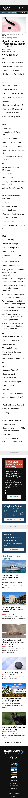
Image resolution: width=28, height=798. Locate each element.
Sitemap (14, 796)
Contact (14, 781)
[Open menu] (26, 8)
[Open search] (23, 8)
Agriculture (6, 703)
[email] (14, 55)
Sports (14, 38)
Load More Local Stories (14, 742)
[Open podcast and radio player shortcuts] (19, 8)
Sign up (22, 12)
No (8, 490)
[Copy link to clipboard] (17, 55)
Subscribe (14, 550)
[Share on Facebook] (3, 55)
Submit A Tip (14, 786)
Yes (8, 493)
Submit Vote (14, 496)
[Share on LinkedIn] (10, 55)
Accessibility (14, 783)
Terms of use (14, 791)
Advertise (14, 788)
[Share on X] (7, 55)
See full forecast (14, 520)
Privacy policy (14, 793)
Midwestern (6, 38)
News (4, 580)
